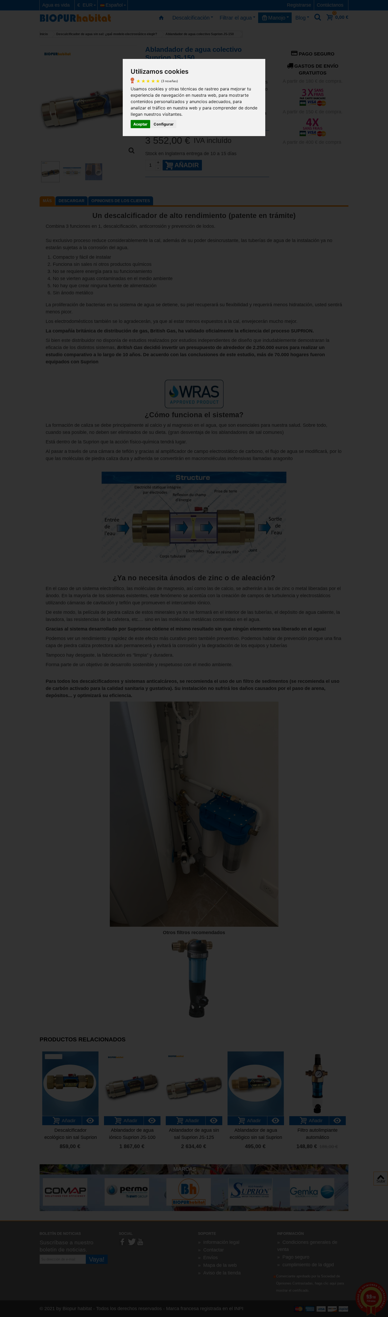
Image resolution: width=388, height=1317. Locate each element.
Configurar (164, 124)
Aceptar (140, 124)
